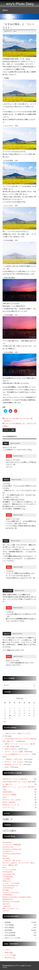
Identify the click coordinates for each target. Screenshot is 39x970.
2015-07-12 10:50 (18, 515)
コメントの (10, 955)
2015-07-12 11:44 (15, 540)
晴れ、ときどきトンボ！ (11, 908)
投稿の (9, 952)
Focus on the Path (9, 874)
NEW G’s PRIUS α (11, 749)
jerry (15, 31)
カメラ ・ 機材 (9, 430)
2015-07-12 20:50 (18, 567)
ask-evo (7, 634)
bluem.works (7, 842)
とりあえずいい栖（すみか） (12, 860)
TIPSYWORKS (8, 872)
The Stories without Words (12, 854)
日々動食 (6, 890)
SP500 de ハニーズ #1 (13, 764)
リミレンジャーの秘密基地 (12, 844)
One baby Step (8, 876)
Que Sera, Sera (8, 847)
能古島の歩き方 (8, 899)
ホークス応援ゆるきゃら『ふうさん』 (17, 754)
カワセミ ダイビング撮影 (14, 751)
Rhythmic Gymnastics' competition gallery (17, 897)
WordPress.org (10, 957)
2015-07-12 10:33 (16, 479)
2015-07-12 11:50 (19, 590)
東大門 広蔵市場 (9, 802)
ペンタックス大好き (9, 870)
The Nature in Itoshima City (12, 849)
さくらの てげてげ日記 (11, 883)
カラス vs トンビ (8, 807)
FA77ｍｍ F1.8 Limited (13, 762)
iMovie (6, 479)
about (7, 767)
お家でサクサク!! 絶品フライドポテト (18, 733)
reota (6, 541)
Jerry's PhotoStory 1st (10, 885)
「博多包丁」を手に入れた (14, 759)
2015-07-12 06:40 (15, 443)
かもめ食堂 (6, 879)
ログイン (8, 950)
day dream (6, 858)
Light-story (6, 904)
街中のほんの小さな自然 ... (12, 901)
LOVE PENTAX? (8, 888)
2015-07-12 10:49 (18, 456)
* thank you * (8, 906)
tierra (4, 867)
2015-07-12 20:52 (18, 607)
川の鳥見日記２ (8, 895)
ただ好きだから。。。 (10, 851)
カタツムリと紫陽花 (9, 794)
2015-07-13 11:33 (18, 656)
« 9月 (4, 722)
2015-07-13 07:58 (17, 633)
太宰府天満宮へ (8, 792)
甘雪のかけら (7, 881)
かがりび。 (6, 911)
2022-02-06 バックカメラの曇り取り (15, 779)
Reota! (5, 856)
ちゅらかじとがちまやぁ (11, 892)
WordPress (16, 966)
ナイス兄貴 (8, 590)
